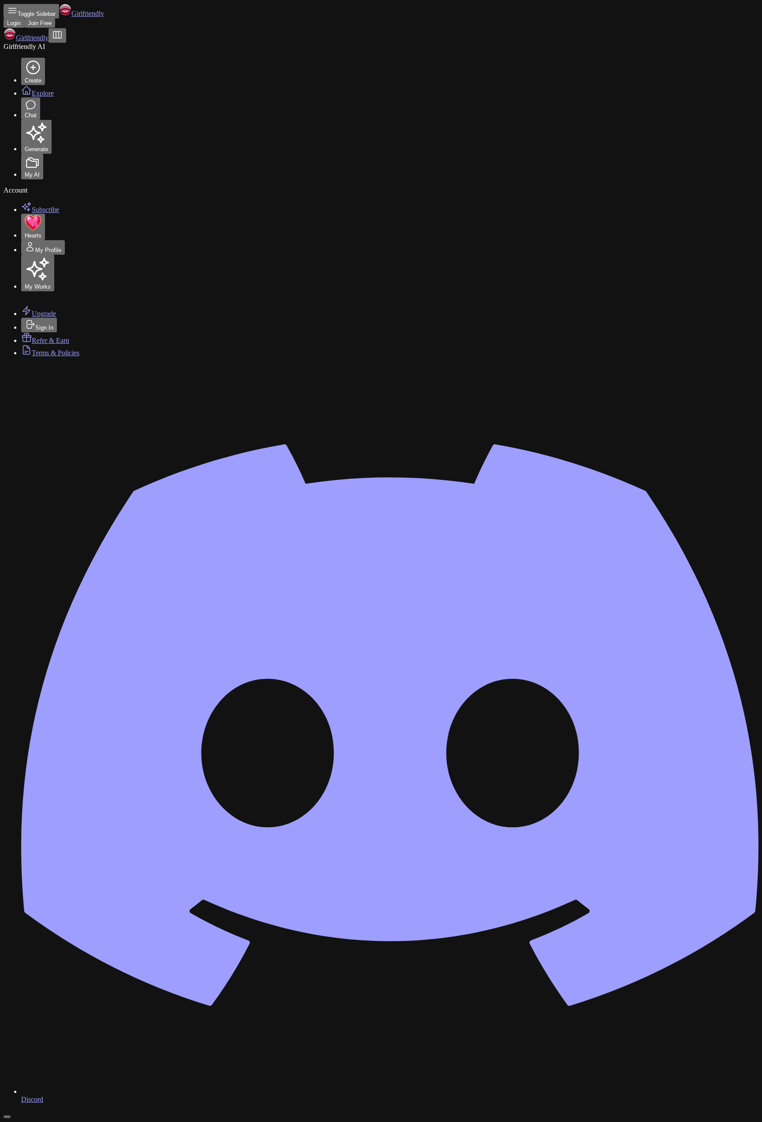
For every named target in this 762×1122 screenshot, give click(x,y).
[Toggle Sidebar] (57, 35)
